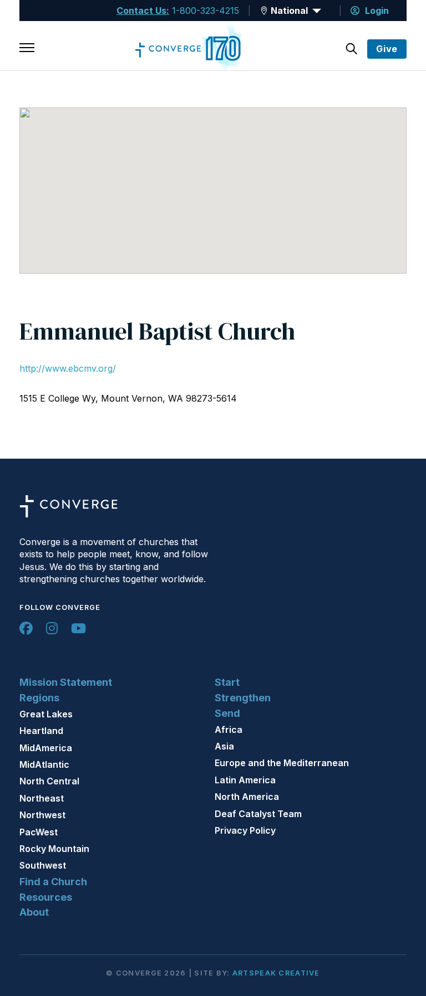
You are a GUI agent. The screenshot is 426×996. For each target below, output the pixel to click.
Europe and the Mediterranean (282, 762)
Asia (224, 746)
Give (387, 48)
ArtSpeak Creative (276, 973)
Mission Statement (65, 682)
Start (227, 682)
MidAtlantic (44, 764)
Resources (45, 897)
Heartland (41, 730)
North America (247, 796)
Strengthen (243, 698)
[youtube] (78, 628)
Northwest (42, 814)
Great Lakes (46, 714)
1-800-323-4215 (205, 10)
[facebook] (26, 628)
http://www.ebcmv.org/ (67, 368)
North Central (49, 781)
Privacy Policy (245, 830)
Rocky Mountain (54, 848)
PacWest (38, 832)
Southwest (42, 865)
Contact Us (141, 10)
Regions (39, 698)
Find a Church (53, 881)
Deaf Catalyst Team (258, 813)
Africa (228, 729)
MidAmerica (45, 747)
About (34, 912)
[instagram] (52, 628)
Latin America (245, 779)
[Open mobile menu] (26, 48)
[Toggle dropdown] (264, 10)
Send (227, 713)
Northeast (41, 798)
